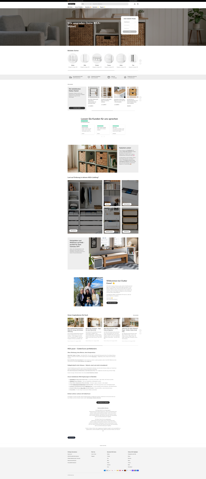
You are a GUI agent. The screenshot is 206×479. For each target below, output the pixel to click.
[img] (103, 121)
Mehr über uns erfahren (112, 302)
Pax (133, 65)
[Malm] (121, 58)
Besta (78, 355)
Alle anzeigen (70, 84)
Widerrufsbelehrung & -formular (74, 458)
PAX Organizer (73, 230)
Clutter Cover (72, 475)
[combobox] (105, 4)
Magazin (93, 456)
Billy (85, 65)
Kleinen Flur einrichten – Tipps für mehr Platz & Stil (93, 329)
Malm (121, 65)
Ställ (129, 464)
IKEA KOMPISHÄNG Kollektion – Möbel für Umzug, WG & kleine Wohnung (76, 330)
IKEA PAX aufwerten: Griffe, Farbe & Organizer (111, 329)
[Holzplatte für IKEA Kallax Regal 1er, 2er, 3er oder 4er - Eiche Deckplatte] (119, 92)
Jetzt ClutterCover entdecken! (103, 402)
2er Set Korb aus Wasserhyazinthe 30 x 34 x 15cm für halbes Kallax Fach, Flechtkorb (132, 101)
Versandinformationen (72, 462)
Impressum (70, 454)
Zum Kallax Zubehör (77, 107)
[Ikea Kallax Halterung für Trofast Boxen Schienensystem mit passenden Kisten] (93, 92)
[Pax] (133, 58)
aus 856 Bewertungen (85, 122)
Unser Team (93, 454)
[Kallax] (73, 58)
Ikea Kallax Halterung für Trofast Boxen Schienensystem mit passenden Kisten (93, 101)
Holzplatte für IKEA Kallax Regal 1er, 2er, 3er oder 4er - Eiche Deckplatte (119, 101)
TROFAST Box (126, 231)
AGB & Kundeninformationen (73, 456)
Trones (109, 65)
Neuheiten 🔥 (88, 7)
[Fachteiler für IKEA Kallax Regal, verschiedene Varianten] (106, 92)
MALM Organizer (127, 204)
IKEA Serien (94, 356)
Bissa (129, 460)
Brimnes (129, 458)
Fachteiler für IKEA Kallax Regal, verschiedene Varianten (106, 101)
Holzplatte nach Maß (132, 454)
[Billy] (85, 58)
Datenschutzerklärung (72, 460)
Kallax (72, 65)
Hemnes (108, 464)
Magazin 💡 (102, 7)
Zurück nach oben (103, 445)
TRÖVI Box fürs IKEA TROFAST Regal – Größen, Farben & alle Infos (130, 330)
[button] (138, 4)
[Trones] (109, 58)
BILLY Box (108, 204)
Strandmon (130, 467)
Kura (108, 467)
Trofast (97, 65)
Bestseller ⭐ (96, 7)
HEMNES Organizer (109, 231)
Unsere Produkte (79, 7)
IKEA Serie (70, 7)
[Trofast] (97, 58)
